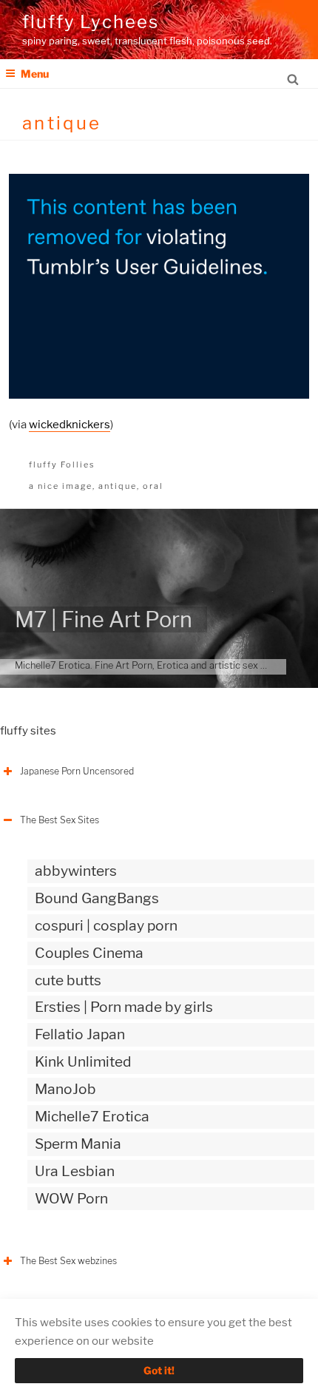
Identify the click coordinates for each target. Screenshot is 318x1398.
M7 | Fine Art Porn (103, 619)
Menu (35, 73)
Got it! (159, 1370)
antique (117, 486)
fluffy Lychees (90, 22)
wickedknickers (69, 424)
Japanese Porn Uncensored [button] (77, 771)
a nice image (60, 486)
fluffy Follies (62, 464)
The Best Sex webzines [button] (68, 1260)
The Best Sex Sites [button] (59, 819)
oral (153, 486)
